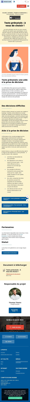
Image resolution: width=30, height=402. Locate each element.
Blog (2, 364)
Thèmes (17, 352)
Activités (10, 12)
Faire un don (16, 327)
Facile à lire (7, 1)
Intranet (2, 371)
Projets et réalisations (20, 12)
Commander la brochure (10, 253)
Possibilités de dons (20, 373)
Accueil (4, 12)
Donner (22, 6)
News (2, 361)
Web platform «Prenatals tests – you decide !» (13, 212)
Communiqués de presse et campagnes (22, 362)
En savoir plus (14, 310)
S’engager (18, 371)
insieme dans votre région (6, 354)
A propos (3, 352)
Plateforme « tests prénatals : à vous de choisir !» (14, 199)
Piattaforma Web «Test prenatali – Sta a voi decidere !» (14, 205)
